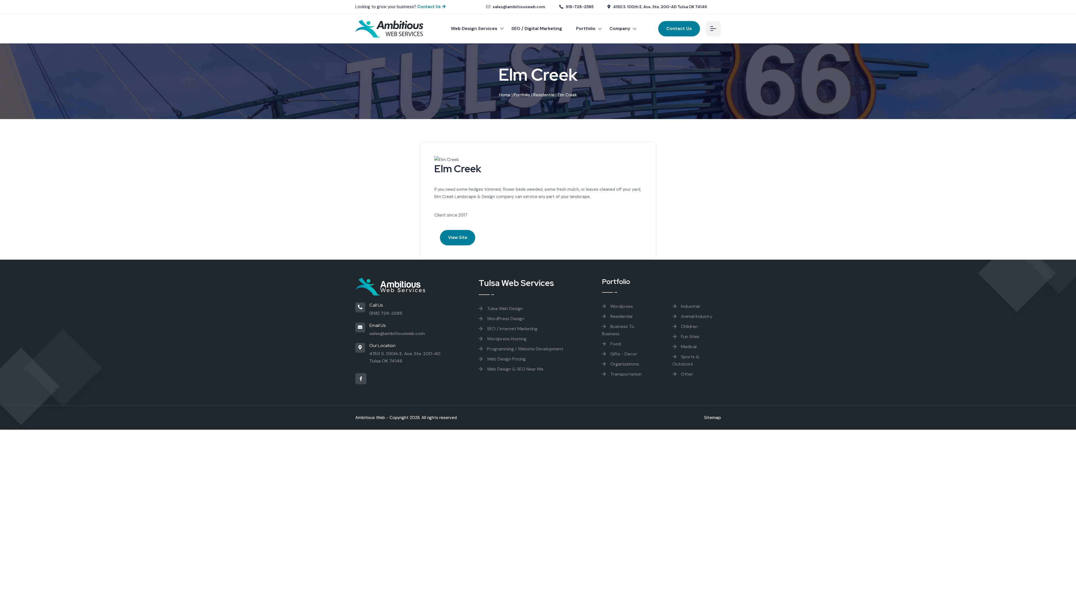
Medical (688, 347)
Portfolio (585, 28)
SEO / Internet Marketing (511, 329)
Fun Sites (689, 336)
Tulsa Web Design (504, 308)
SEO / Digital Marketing (536, 28)
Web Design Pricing (506, 359)
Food (615, 344)
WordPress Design (505, 319)
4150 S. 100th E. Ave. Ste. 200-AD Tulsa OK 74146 (659, 6)
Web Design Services (474, 28)
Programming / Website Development (524, 349)
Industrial (690, 306)
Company (619, 28)
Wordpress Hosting (506, 339)
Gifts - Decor (623, 354)
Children (689, 326)
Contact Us (429, 7)
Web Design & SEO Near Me (514, 369)
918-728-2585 (579, 6)
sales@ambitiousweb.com (518, 6)
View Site (457, 237)
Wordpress (621, 306)
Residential (544, 95)
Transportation (625, 374)
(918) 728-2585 (385, 313)
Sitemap (712, 417)
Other (686, 374)
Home (505, 95)
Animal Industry (696, 316)
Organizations (624, 364)
